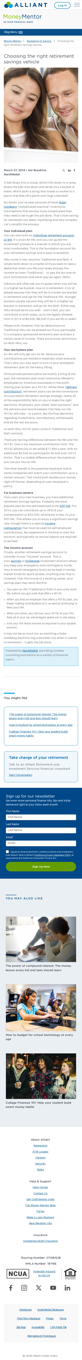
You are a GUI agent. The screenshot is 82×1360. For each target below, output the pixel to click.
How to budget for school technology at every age (40, 725)
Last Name (12, 824)
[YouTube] (54, 1288)
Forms (40, 1211)
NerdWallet (30, 650)
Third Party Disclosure (28, 1318)
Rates (40, 1169)
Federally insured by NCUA (44, 1273)
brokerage (33, 561)
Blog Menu (10, 32)
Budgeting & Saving (39, 41)
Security (40, 1164)
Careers (40, 1157)
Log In (62, 5)
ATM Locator (40, 1152)
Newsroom (40, 1145)
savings (16, 561)
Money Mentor (12, 41)
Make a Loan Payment (40, 1217)
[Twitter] (40, 1288)
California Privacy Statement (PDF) (53, 855)
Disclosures (25, 1310)
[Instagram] (25, 1288)
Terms (62, 1318)
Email (10, 837)
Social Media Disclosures (50, 1310)
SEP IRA (65, 506)
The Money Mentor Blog (40, 1205)
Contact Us (40, 1193)
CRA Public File (58, 1327)
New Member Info (40, 1223)
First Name (12, 811)
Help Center (40, 1187)
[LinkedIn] (69, 1288)
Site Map (21, 1327)
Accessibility (38, 1327)
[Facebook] (12, 1288)
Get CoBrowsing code (41, 1199)
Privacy (50, 1318)
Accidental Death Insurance (40, 1241)
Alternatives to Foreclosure (41, 1336)
